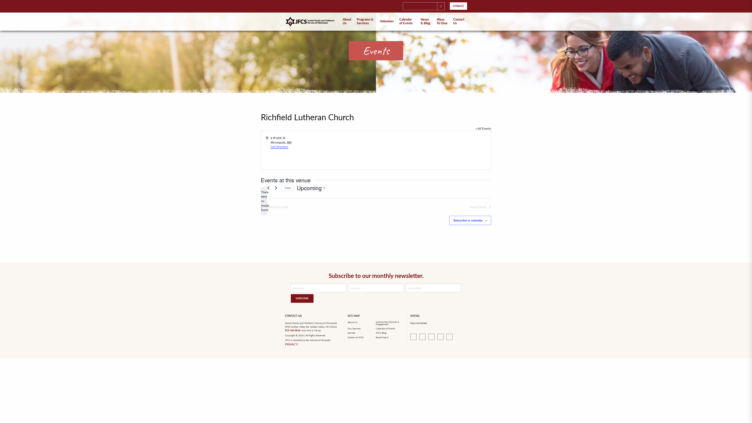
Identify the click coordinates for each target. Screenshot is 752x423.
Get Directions (279, 146)
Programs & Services (365, 21)
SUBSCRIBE (302, 298)
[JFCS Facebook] (413, 337)
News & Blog (425, 21)
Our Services (354, 328)
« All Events (483, 128)
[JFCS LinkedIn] (422, 337)
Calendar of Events (406, 21)
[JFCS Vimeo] (440, 337)
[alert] (264, 201)
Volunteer (387, 21)
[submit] (441, 6)
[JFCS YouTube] (431, 337)
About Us (352, 322)
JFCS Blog (381, 333)
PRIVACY (291, 344)
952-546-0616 (292, 330)
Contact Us (458, 21)
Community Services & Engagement (387, 323)
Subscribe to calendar (468, 220)
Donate (458, 6)
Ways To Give (442, 21)
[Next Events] (276, 188)
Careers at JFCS (356, 337)
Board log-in (382, 337)
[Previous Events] (268, 188)
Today (287, 187)
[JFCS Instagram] (449, 337)
